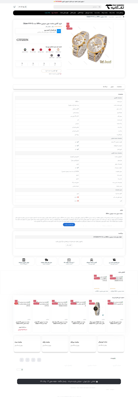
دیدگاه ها (105, 87)
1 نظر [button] (53, 26)
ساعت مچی (118, 17)
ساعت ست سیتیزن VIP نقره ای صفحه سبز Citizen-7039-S (41, 323)
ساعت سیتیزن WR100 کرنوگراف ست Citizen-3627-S (117, 291)
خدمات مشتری (92, 365)
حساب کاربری (117, 365)
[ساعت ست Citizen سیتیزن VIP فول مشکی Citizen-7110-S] (78, 308)
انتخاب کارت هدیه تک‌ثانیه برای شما (54, 47)
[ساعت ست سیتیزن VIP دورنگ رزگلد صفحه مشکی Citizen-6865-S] (59, 308)
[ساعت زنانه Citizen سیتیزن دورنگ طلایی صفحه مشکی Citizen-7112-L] (96, 308)
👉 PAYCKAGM (58, 2)
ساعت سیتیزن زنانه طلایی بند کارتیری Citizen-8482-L (115, 323)
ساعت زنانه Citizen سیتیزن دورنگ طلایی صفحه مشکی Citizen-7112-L (96, 323)
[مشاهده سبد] (14, 6)
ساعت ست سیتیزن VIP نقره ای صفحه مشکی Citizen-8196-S (22, 323)
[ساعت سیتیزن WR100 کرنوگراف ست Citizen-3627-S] (117, 282)
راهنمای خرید (68, 365)
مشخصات (119, 87)
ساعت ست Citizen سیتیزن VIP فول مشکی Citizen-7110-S (78, 323)
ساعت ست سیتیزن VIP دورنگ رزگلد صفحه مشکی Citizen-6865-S (59, 323)
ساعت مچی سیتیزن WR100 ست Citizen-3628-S (101, 291)
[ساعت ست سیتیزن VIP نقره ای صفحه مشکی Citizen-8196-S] (22, 308)
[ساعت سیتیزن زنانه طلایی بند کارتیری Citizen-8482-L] (115, 308)
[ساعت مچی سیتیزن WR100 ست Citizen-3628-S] (101, 282)
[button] (51, 70)
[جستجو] (99, 7)
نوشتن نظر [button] (48, 26)
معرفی (112, 87)
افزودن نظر (69, 245)
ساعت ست (111, 17)
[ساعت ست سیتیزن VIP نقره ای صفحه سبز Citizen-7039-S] (41, 308)
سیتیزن (121, 319)
